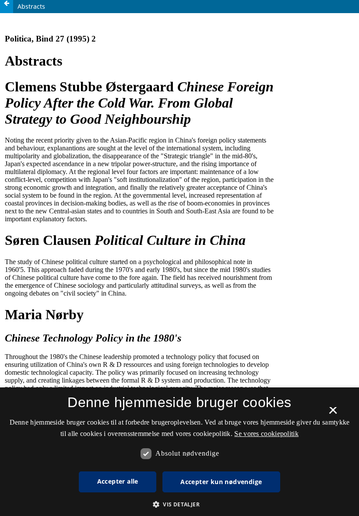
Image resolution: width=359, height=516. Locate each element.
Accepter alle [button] (117, 481)
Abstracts (31, 6)
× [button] (333, 413)
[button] (179, 504)
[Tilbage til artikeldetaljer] (6, 6)
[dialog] (179, 451)
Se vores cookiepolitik (266, 433)
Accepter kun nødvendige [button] (221, 482)
